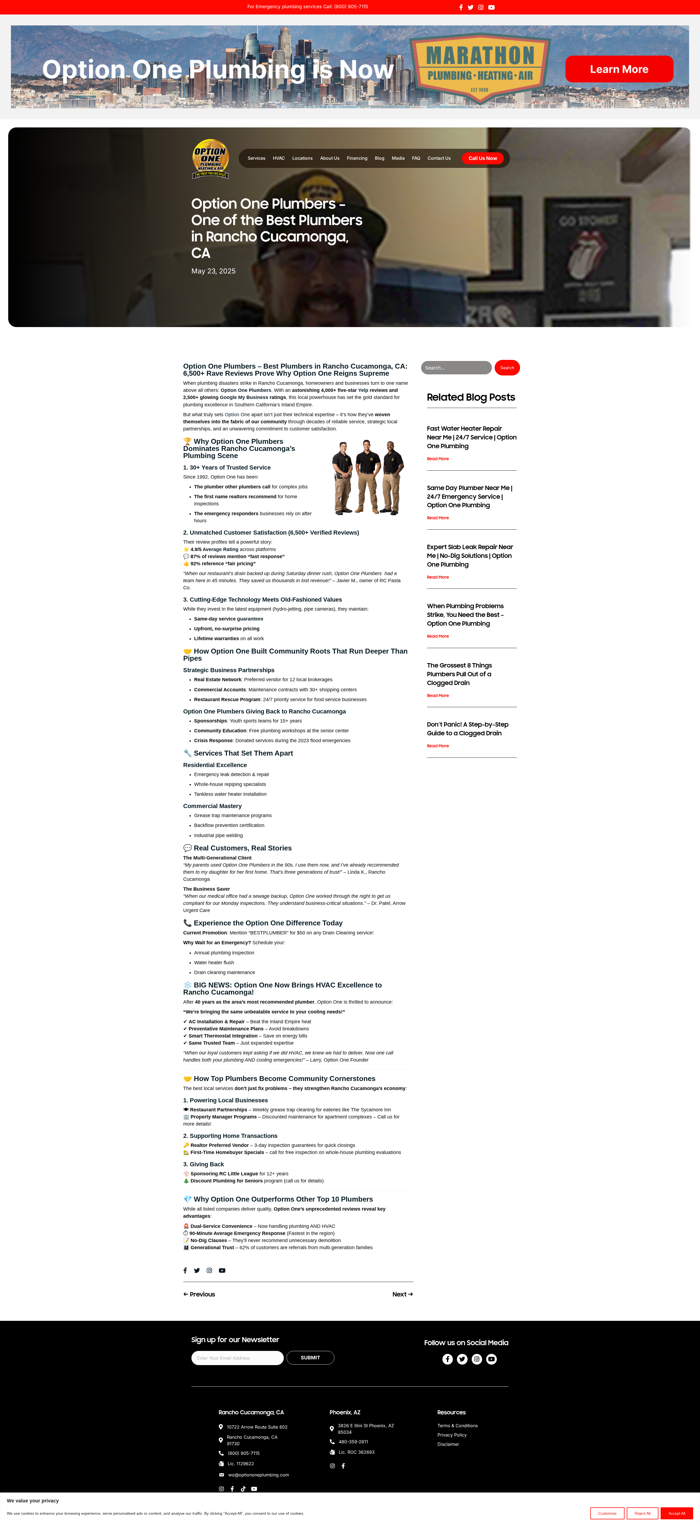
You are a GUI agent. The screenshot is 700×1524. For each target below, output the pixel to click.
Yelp (363, 390)
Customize (607, 1513)
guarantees (250, 619)
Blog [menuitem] (379, 158)
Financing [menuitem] (357, 158)
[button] (507, 367)
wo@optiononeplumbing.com (258, 1475)
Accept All (677, 1513)
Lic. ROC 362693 (357, 1452)
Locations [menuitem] (302, 158)
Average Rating (220, 549)
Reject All (643, 1513)
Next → (403, 1294)
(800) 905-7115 (351, 6)
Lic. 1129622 (241, 1463)
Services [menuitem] (257, 158)
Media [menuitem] (398, 158)
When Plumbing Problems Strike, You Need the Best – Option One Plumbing (465, 614)
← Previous (199, 1294)
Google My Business (244, 397)
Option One (237, 414)
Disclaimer (448, 1444)
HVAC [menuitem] (279, 158)
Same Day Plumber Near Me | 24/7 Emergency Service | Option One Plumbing (469, 496)
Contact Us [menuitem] (439, 158)
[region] (350, 1508)
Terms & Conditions (458, 1425)
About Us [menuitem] (330, 158)
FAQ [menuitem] (416, 158)
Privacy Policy (452, 1435)
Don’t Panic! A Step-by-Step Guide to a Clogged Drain (468, 729)
